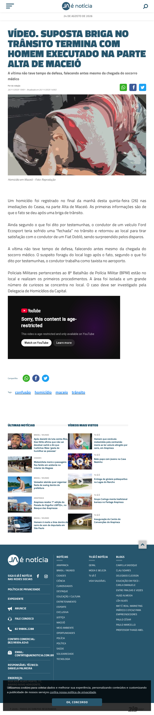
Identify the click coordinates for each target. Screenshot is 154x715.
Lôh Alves (122, 601)
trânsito (78, 392)
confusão (23, 392)
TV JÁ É (92, 575)
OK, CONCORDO (77, 702)
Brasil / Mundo (66, 570)
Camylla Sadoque (126, 565)
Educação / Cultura (68, 596)
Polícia (61, 638)
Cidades (61, 575)
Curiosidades (65, 586)
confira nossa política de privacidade (73, 692)
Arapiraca (62, 565)
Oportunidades (66, 633)
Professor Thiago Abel (129, 630)
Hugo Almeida (124, 595)
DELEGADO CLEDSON (127, 575)
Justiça (61, 617)
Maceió (61, 622)
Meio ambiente (65, 628)
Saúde (60, 648)
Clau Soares (123, 570)
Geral (92, 565)
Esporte (61, 607)
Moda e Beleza (97, 570)
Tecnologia (63, 659)
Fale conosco (24, 618)
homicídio (43, 392)
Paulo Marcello (126, 625)
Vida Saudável (97, 581)
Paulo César (123, 619)
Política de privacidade (24, 589)
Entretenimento (66, 602)
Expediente (15, 599)
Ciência (61, 581)
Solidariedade (65, 654)
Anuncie (20, 608)
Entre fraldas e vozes (129, 590)
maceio (62, 392)
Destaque (62, 591)
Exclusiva (62, 612)
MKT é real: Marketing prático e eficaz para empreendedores (129, 610)
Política (61, 643)
